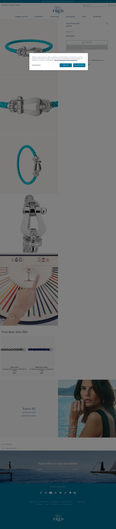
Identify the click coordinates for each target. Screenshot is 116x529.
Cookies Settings (36, 65)
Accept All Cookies (79, 65)
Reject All (65, 65)
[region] (58, 61)
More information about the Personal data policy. (65, 60)
